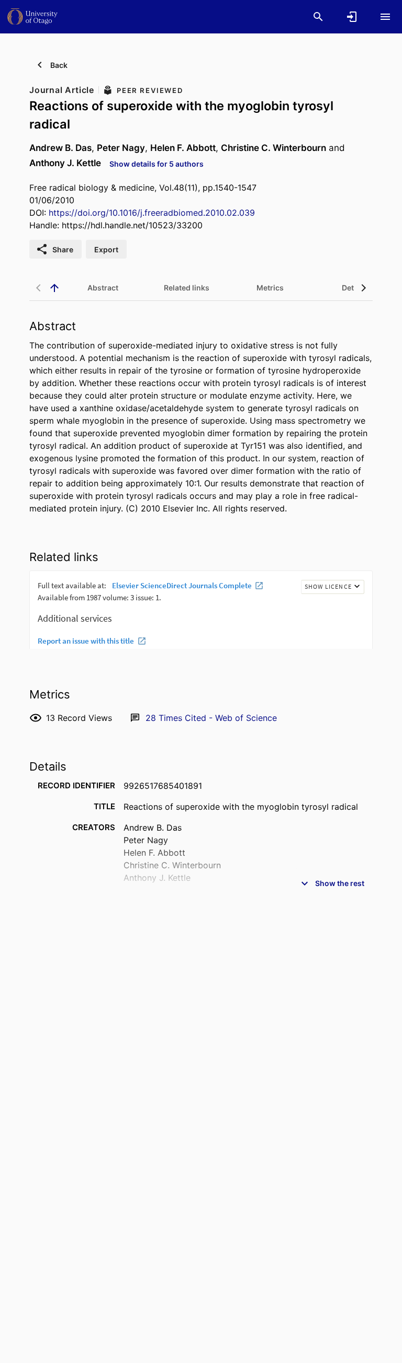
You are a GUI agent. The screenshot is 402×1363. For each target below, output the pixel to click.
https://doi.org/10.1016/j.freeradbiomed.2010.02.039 (152, 212)
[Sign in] (351, 16)
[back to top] (54, 288)
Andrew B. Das (60, 147)
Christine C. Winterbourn (273, 147)
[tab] (102, 287)
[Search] (318, 16)
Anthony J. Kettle (65, 162)
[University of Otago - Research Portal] (32, 16)
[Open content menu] (385, 16)
